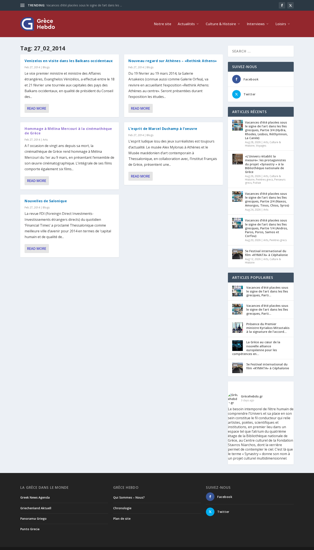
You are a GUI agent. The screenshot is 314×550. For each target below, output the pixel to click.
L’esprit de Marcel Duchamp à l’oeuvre (162, 128)
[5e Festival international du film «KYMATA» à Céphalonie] (237, 254)
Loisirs (281, 24)
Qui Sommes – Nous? (129, 497)
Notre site (162, 24)
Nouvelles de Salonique (46, 201)
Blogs (46, 67)
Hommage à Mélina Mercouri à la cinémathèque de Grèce (68, 130)
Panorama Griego (33, 519)
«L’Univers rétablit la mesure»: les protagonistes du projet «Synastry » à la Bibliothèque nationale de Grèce (265, 164)
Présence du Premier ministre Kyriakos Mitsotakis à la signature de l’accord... (267, 328)
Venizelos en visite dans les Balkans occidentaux (69, 60)
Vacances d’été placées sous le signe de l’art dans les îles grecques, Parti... (267, 291)
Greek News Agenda (35, 497)
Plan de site (122, 519)
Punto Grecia (30, 529)
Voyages (261, 145)
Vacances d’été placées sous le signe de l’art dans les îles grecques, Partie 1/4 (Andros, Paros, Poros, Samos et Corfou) (266, 228)
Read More (36, 108)
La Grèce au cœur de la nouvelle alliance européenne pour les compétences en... (256, 348)
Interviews (256, 24)
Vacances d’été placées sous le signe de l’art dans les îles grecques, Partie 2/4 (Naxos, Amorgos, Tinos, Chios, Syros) (267, 199)
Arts (45, 139)
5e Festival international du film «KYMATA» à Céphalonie (266, 253)
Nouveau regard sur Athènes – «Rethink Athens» (172, 60)
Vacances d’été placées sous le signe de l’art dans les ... (84, 5)
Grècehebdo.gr (252, 396)
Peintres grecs (264, 179)
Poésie (257, 183)
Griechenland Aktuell (35, 508)
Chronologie (122, 508)
